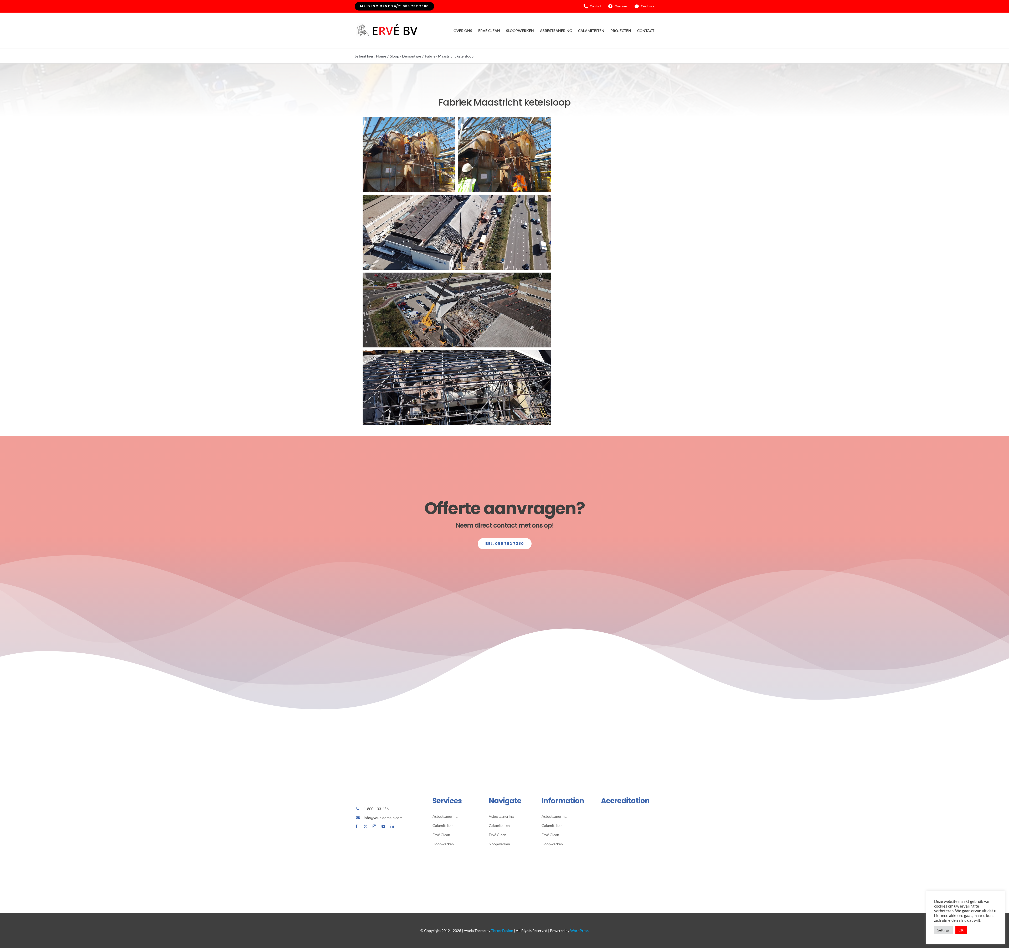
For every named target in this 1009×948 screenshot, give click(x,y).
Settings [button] (943, 930)
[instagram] (374, 826)
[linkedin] (392, 826)
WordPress (579, 930)
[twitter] (365, 826)
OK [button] (961, 930)
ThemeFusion (502, 930)
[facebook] (356, 826)
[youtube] (383, 826)
